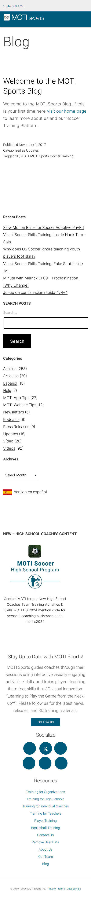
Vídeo (8, 441)
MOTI (25, 156)
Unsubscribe (74, 888)
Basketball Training (45, 828)
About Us (45, 849)
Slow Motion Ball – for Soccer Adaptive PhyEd (43, 227)
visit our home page (67, 111)
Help (7, 390)
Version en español (29, 492)
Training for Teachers (45, 813)
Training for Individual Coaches (45, 806)
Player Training (45, 821)
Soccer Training (61, 156)
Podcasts (11, 419)
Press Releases (16, 426)
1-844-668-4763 (13, 6)
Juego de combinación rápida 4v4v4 (35, 292)
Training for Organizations (45, 792)
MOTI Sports (39, 156)
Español (10, 383)
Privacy (52, 888)
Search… (10, 312)
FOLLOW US (45, 722)
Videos (9, 448)
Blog (45, 864)
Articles (9, 368)
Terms (61, 888)
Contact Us (45, 835)
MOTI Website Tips (19, 405)
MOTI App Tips (16, 397)
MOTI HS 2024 (25, 610)
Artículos (11, 376)
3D (17, 156)
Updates (32, 150)
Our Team (45, 857)
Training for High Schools (45, 799)
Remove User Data (45, 842)
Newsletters (13, 412)
